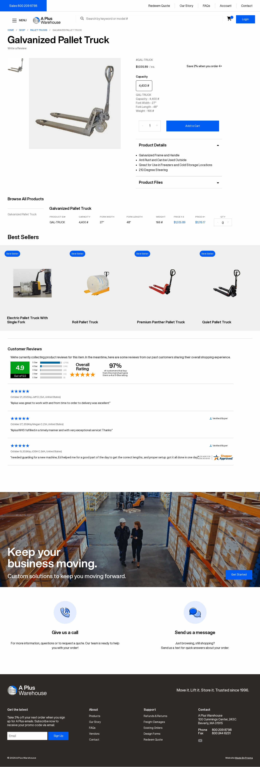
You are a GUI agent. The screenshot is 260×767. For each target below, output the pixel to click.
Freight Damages (154, 722)
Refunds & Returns (155, 716)
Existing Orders (153, 727)
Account (225, 5)
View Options (32, 325)
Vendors (94, 733)
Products (94, 716)
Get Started (239, 574)
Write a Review (17, 48)
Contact (246, 5)
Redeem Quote (159, 5)
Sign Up (58, 735)
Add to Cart (192, 126)
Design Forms (152, 733)
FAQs (206, 5)
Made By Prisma (244, 758)
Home (11, 30)
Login (245, 19)
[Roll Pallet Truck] (97, 314)
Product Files (151, 182)
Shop (22, 30)
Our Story (186, 5)
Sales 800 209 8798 (23, 5)
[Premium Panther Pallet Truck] (162, 314)
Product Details (153, 145)
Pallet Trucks (38, 30)
